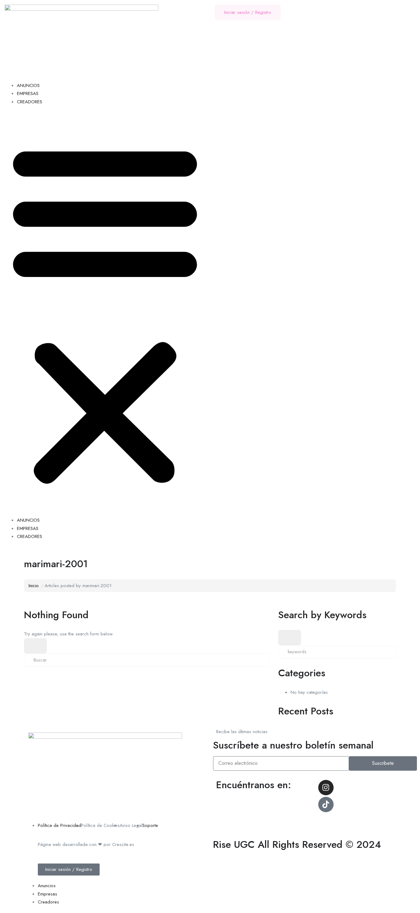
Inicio (34, 585)
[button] (105, 313)
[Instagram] (326, 787)
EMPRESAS (27, 93)
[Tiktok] (326, 804)
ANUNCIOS (28, 85)
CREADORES (29, 101)
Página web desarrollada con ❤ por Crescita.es (86, 844)
